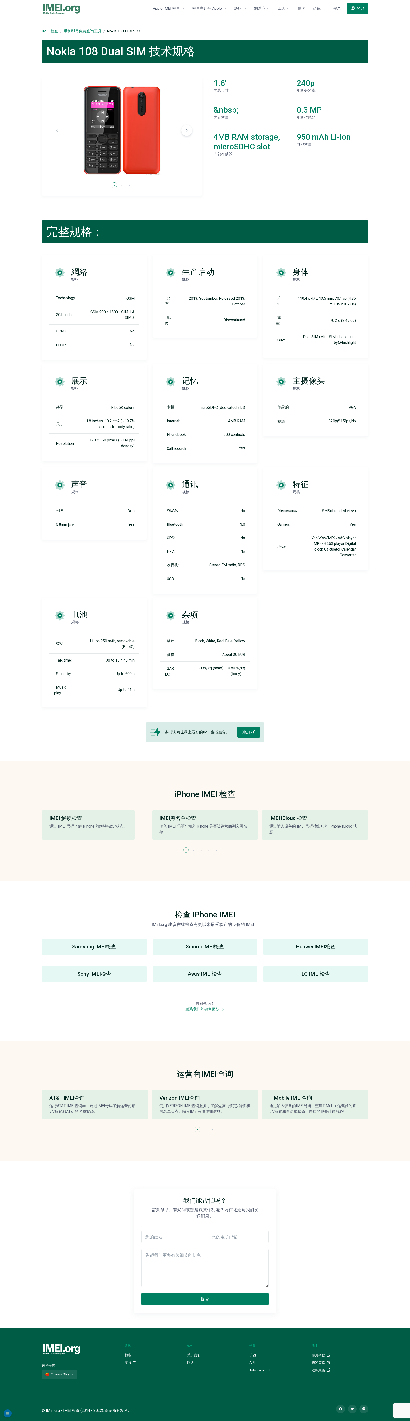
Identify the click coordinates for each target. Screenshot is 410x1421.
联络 (190, 1363)
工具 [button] (281, 8)
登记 (360, 8)
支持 (128, 1363)
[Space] (62, 1348)
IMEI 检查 (50, 31)
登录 (337, 8)
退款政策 (319, 1370)
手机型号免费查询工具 (83, 31)
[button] (186, 130)
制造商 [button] (260, 8)
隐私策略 (319, 1363)
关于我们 (193, 1355)
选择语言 (48, 1365)
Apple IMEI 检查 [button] (166, 8)
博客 (301, 8)
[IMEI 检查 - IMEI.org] (62, 8)
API (252, 1363)
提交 (205, 1299)
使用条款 (319, 1355)
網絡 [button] (238, 8)
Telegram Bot (259, 1370)
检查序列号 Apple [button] (207, 8)
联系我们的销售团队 (202, 1009)
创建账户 (248, 732)
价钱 (317, 8)
